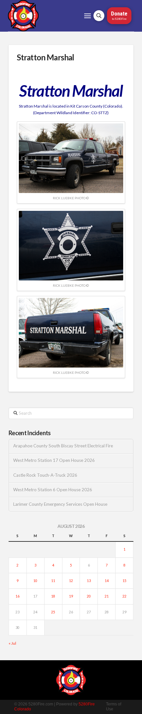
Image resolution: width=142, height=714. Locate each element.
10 (35, 581)
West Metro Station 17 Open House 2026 (54, 460)
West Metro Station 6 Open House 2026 (52, 489)
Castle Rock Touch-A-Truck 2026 (45, 475)
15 (124, 581)
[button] (87, 16)
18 (53, 596)
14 (107, 581)
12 (71, 581)
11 (53, 581)
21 (107, 596)
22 (124, 596)
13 (89, 581)
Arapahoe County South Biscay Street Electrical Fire (63, 445)
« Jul (12, 643)
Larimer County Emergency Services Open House (60, 504)
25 (53, 612)
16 (17, 596)
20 (89, 596)
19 (71, 596)
